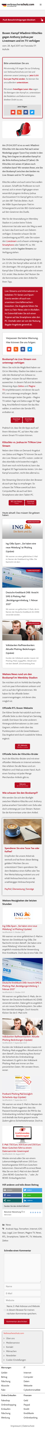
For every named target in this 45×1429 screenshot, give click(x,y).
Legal (9, 1232)
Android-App (12, 1228)
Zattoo (21, 386)
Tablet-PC (24, 1236)
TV (31, 1236)
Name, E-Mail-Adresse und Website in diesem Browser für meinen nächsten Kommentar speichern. (23, 1310)
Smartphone (8, 245)
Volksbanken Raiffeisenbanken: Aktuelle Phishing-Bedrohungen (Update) (20, 649)
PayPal (8, 889)
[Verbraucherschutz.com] (18, 4)
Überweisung (18, 889)
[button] (12, 1190)
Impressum (16, 1426)
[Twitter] (32, 112)
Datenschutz (28, 1426)
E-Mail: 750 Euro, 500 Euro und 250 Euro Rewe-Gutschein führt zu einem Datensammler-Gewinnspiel (21, 1147)
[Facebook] (25, 112)
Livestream (11, 241)
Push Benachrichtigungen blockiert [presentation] (19, 20)
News (8, 1224)
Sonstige (30, 889)
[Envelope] (13, 112)
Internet (33, 1228)
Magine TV (30, 1232)
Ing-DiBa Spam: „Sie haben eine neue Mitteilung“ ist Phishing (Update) (21, 547)
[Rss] (19, 112)
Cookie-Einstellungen (16, 1360)
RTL (4, 1236)
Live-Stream (18, 1232)
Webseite (37, 1236)
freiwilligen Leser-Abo (23, 89)
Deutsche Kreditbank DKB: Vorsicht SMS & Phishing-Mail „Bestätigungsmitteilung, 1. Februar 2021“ (21, 986)
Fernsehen (24, 1228)
